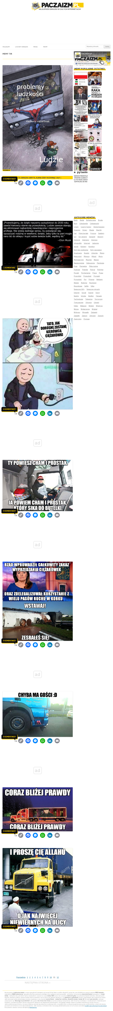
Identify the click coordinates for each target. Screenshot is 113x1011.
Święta (76, 296)
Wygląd (94, 309)
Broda (100, 220)
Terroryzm (98, 299)
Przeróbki (77, 276)
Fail (75, 233)
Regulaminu (33, 1007)
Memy (45, 47)
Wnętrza (99, 306)
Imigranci (85, 240)
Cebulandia (83, 223)
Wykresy (77, 312)
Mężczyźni (78, 256)
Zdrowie (92, 316)
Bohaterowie (91, 220)
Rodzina (84, 283)
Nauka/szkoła (79, 263)
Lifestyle (94, 253)
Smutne (76, 293)
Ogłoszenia (90, 263)
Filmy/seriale (83, 233)
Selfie (86, 286)
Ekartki (99, 230)
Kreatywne (78, 253)
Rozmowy (92, 283)
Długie (91, 230)
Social (84, 293)
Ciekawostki (94, 223)
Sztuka (83, 296)
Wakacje (83, 306)
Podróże (77, 270)
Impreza (94, 240)
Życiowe (87, 319)
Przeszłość (87, 276)
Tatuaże (99, 296)
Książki (86, 253)
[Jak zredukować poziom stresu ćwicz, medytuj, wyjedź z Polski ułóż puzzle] (95, 135)
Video (76, 306)
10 (51, 977)
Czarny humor (86, 227)
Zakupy (84, 316)
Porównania (85, 273)
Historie (77, 240)
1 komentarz (9, 268)
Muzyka (89, 260)
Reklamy (99, 279)
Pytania (91, 279)
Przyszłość (78, 279)
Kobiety (83, 247)
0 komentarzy (9, 179)
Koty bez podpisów (81, 250)
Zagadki (77, 316)
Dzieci (84, 230)
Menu (35, 47)
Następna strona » (37, 982)
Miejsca (86, 256)
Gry (75, 237)
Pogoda (85, 270)
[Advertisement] (56, 27)
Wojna (76, 309)
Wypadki (85, 312)
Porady (76, 273)
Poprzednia (20, 977)
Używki (96, 302)
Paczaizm (6, 47)
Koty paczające (96, 250)
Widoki (91, 306)
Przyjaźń (97, 276)
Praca (94, 273)
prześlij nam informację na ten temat (96, 1006)
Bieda (82, 220)
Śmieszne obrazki (93, 289)
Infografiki (78, 243)
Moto (101, 256)
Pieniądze (83, 266)
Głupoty (100, 237)
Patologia (100, 263)
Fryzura (93, 233)
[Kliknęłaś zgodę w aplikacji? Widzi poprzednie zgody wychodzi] (81, 164)
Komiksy (92, 247)
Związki (101, 316)
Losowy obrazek (21, 47)
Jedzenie (95, 243)
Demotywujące (98, 227)
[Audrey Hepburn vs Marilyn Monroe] (81, 107)
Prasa (101, 273)
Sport (98, 293)
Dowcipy (77, 230)
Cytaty (76, 227)
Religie (76, 283)
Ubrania (89, 302)
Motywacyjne (79, 260)
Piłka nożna (93, 266)
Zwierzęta (77, 319)
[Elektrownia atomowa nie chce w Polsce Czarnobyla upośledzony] (81, 149)
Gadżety (101, 233)
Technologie (78, 299)
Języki (76, 247)
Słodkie (91, 296)
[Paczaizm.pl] (56, 5)
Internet (87, 243)
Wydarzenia (85, 309)
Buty (75, 223)
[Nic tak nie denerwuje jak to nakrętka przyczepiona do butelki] (95, 149)
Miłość (94, 256)
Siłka (92, 286)
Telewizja (88, 299)
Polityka (100, 270)
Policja (92, 270)
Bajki (76, 220)
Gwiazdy (92, 237)
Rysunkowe (78, 286)
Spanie (90, 293)
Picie (75, 266)
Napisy (96, 260)
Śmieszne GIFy (79, 289)
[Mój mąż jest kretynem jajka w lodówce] (81, 135)
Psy (85, 279)
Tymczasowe (78, 302)
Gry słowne (83, 237)
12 (58, 977)
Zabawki (94, 312)
